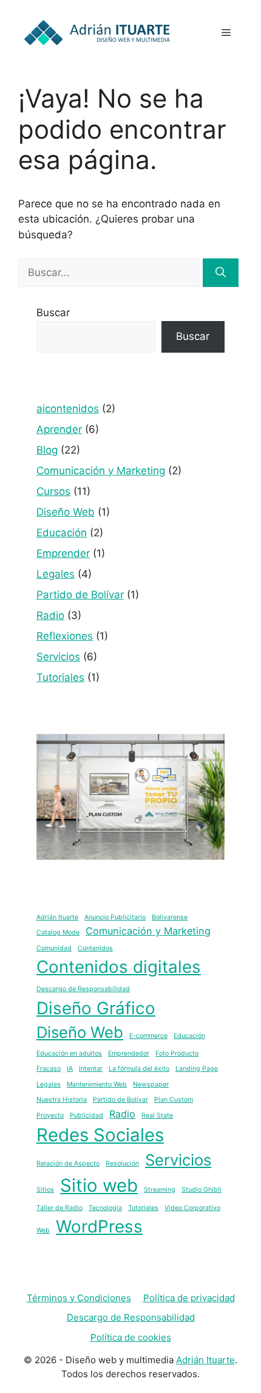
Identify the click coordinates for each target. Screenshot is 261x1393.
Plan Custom (173, 1100)
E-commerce (148, 1036)
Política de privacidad (189, 1298)
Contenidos (95, 948)
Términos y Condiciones (79, 1298)
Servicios (58, 657)
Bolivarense (170, 917)
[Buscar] (221, 273)
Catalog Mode (58, 932)
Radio (50, 615)
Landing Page (196, 1069)
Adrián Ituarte (57, 917)
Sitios (45, 1190)
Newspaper (151, 1084)
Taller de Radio (59, 1208)
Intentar (91, 1069)
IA (70, 1069)
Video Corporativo (192, 1208)
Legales (55, 574)
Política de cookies (130, 1337)
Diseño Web (65, 512)
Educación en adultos (69, 1053)
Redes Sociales (100, 1135)
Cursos (53, 491)
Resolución (122, 1163)
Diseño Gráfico (95, 1008)
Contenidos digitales (118, 966)
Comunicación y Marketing (100, 471)
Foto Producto (176, 1053)
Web (43, 1230)
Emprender (63, 553)
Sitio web (99, 1185)
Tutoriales (60, 677)
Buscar (53, 312)
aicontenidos (67, 409)
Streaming (159, 1190)
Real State (157, 1115)
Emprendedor (128, 1053)
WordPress (99, 1226)
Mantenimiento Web (97, 1084)
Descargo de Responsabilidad (83, 989)
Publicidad (86, 1115)
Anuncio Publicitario (115, 917)
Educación (61, 533)
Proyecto (50, 1115)
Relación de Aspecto (68, 1163)
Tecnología (105, 1208)
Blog (47, 450)
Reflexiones (64, 636)
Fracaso (48, 1069)
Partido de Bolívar (80, 595)
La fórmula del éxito (139, 1069)
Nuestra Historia (61, 1100)
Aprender (59, 429)
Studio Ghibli (201, 1190)
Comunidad (54, 948)
